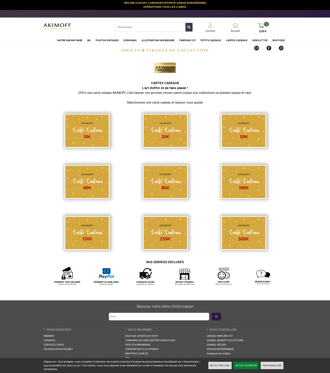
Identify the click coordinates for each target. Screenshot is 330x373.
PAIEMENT (49, 336)
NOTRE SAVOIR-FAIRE (69, 40)
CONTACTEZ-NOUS (54, 344)
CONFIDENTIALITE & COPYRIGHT (142, 349)
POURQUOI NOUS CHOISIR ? (58, 349)
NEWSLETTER (260, 40)
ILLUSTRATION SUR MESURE (158, 40)
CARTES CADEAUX (236, 40)
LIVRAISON (49, 340)
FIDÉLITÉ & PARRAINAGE (137, 344)
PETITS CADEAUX (211, 40)
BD (89, 40)
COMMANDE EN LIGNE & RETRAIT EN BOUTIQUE (150, 340)
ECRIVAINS (130, 40)
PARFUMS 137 (187, 40)
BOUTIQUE (279, 40)
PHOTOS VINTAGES (107, 40)
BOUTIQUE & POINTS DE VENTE (141, 336)
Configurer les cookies (218, 353)
